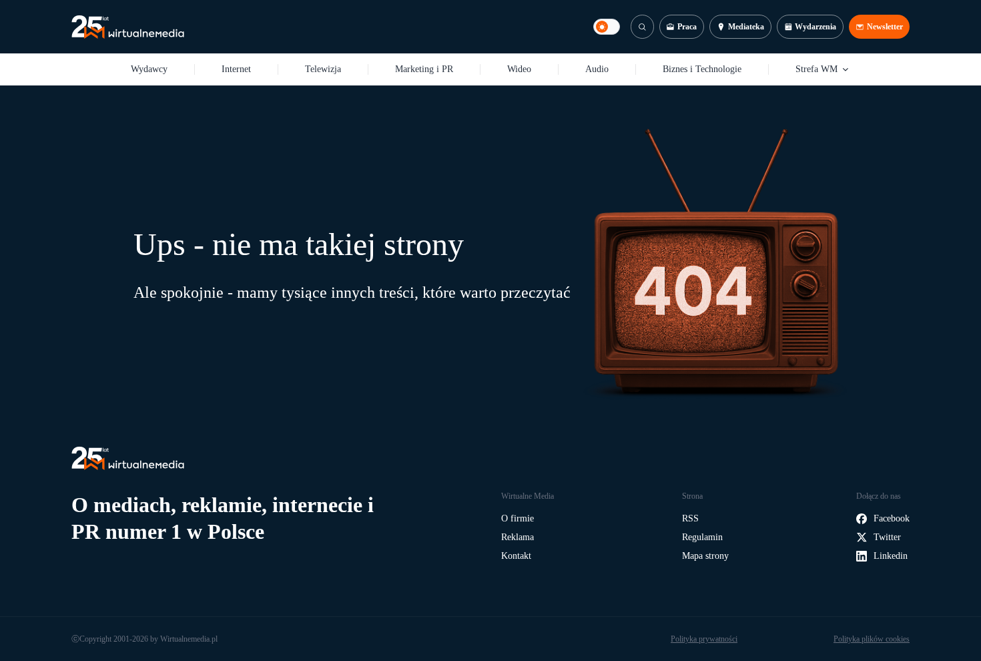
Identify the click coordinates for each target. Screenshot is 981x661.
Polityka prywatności (704, 639)
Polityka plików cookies (872, 639)
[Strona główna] (127, 27)
